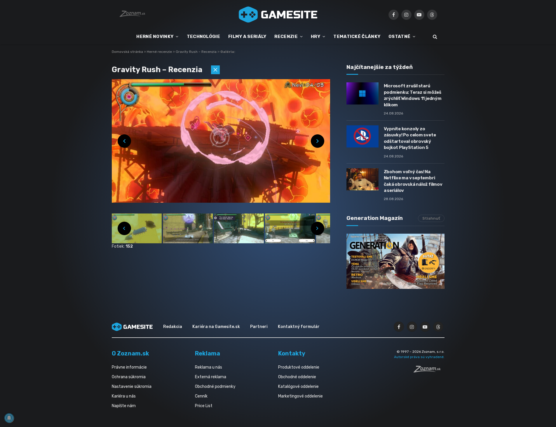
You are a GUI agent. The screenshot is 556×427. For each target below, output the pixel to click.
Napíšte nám (124, 405)
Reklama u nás (208, 367)
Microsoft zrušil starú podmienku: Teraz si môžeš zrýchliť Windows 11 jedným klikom (413, 95)
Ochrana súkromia (129, 376)
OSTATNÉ (399, 36)
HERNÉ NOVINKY (154, 36)
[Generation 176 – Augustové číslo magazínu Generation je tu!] (395, 261)
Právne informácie (129, 367)
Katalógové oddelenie (298, 386)
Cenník (201, 396)
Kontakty (291, 353)
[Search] (434, 36)
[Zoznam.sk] (429, 371)
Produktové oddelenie (298, 367)
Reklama (207, 353)
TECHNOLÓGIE (203, 36)
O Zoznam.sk (130, 353)
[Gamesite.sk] (278, 14)
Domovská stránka (127, 52)
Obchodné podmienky (215, 386)
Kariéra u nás (124, 396)
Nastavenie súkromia (131, 386)
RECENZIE (285, 36)
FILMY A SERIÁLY (247, 36)
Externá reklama (210, 376)
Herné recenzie (160, 52)
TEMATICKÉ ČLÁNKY (356, 36)
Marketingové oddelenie (300, 396)
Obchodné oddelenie (297, 376)
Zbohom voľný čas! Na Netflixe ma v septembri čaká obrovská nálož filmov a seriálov (413, 181)
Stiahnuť (431, 218)
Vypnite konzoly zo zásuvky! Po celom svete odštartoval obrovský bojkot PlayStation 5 (410, 138)
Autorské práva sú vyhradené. (419, 357)
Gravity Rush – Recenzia (196, 52)
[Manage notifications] (9, 418)
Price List (203, 405)
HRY (315, 36)
